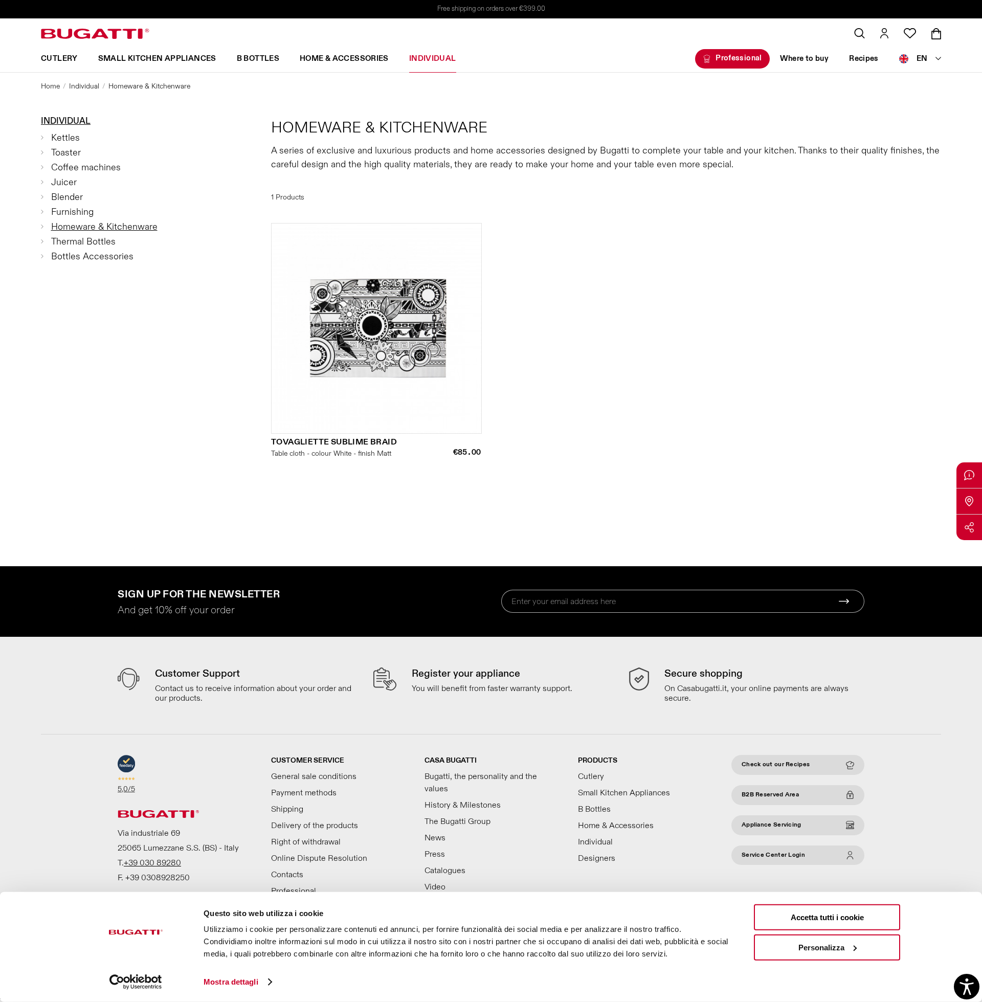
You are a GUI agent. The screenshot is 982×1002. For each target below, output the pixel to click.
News (435, 838)
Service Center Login (773, 855)
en (922, 58)
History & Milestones (463, 805)
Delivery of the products (314, 825)
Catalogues (445, 870)
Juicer (64, 182)
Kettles (65, 138)
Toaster (66, 153)
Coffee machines (86, 167)
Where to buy (804, 58)
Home (50, 86)
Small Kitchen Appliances (157, 58)
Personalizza (821, 947)
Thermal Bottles (83, 242)
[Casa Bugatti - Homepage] (95, 33)
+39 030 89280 (152, 863)
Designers (596, 858)
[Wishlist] (910, 33)
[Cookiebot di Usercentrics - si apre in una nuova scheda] (136, 982)
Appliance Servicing (771, 825)
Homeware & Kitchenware (104, 227)
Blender (67, 197)
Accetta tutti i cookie (827, 917)
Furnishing (72, 212)
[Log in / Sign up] (884, 33)
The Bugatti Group (457, 821)
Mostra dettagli (231, 981)
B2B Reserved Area (770, 794)
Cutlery (59, 58)
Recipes (864, 58)
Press (435, 854)
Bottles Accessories (92, 256)
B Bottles (258, 58)
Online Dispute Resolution (319, 858)
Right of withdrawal (306, 842)
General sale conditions (313, 776)
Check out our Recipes (776, 764)
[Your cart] (936, 33)
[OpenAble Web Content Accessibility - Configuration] (966, 986)
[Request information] (969, 475)
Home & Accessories (344, 58)
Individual (432, 58)
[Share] (969, 527)
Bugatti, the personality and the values (481, 782)
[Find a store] (969, 501)
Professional (739, 58)
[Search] (859, 33)
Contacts (287, 875)
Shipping (287, 809)
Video (435, 887)
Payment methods (304, 793)
